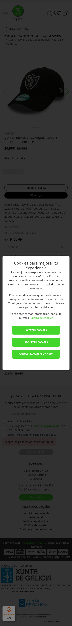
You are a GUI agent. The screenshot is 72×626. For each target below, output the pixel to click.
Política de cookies (41, 318)
